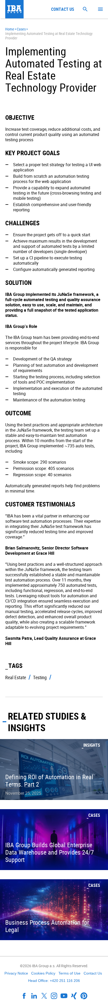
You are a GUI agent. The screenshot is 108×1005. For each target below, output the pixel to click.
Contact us (62, 9)
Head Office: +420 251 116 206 (54, 980)
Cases (21, 29)
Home (9, 29)
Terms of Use (69, 973)
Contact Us (93, 973)
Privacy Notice (16, 973)
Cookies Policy (43, 973)
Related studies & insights (47, 722)
